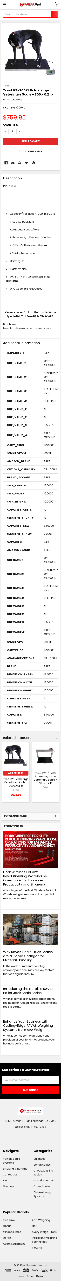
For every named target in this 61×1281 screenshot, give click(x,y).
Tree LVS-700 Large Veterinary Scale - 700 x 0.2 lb (15, 782)
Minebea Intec (12, 1232)
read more (10, 904)
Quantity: (10, 125)
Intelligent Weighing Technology (44, 1240)
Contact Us (10, 1174)
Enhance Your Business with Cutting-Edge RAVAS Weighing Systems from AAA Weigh (28, 1025)
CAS (34, 1226)
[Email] (13, 163)
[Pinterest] (33, 163)
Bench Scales (42, 1165)
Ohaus (7, 1226)
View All (37, 1248)
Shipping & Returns (15, 1169)
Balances (39, 1159)
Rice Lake (9, 1220)
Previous (52, 738)
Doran (7, 1238)
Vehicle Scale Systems (11, 1161)
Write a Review (12, 99)
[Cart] (57, 4)
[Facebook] (6, 163)
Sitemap (8, 1186)
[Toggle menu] (4, 4)
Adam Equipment (14, 1244)
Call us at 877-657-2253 (30, 1127)
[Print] (20, 163)
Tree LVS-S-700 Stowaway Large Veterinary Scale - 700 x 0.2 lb (45, 778)
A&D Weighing (41, 1220)
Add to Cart (15, 773)
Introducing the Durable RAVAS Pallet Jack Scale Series (28, 990)
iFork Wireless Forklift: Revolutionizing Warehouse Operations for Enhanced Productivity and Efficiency (25, 878)
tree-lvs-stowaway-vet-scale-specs (27, 328)
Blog (5, 1180)
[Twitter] (26, 163)
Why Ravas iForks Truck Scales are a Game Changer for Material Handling (28, 956)
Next (56, 738)
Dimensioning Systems (42, 1194)
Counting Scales (44, 1180)
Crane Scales (42, 1186)
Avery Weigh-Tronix (44, 1232)
